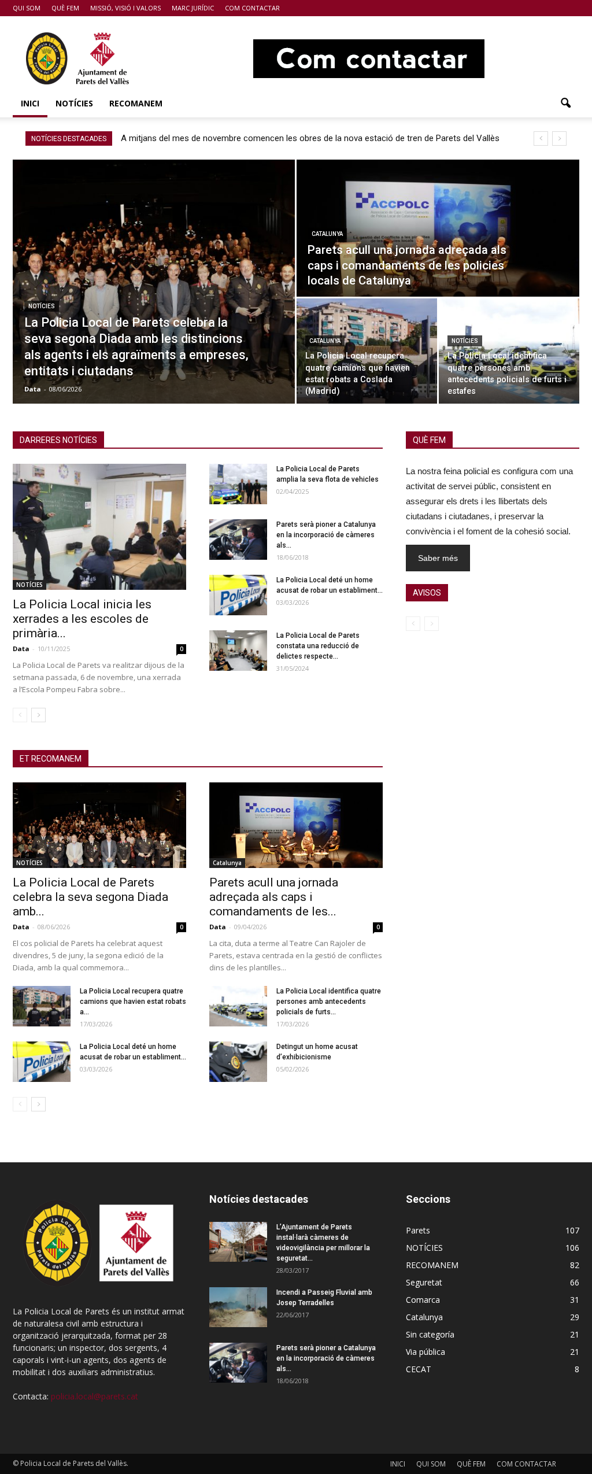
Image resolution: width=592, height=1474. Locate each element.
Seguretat (424, 1282)
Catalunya (327, 234)
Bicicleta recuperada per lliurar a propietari (202, 138)
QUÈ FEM (65, 7)
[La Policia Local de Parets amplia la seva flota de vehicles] (238, 484)
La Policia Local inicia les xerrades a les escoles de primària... (82, 618)
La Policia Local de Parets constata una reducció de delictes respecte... (318, 645)
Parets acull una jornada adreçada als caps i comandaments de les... (273, 896)
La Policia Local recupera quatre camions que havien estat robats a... (133, 1001)
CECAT (418, 1369)
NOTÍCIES (74, 103)
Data (32, 389)
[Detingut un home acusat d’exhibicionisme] (238, 1061)
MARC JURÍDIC (193, 7)
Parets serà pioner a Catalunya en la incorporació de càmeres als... (326, 534)
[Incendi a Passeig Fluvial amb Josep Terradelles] (238, 1307)
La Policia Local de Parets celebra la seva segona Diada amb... (90, 896)
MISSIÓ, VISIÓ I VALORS (125, 7)
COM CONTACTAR (252, 7)
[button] (565, 103)
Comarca (423, 1299)
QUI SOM (26, 7)
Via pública (425, 1351)
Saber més (438, 558)
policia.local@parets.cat (94, 1396)
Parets (418, 1230)
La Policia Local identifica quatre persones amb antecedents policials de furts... (328, 1001)
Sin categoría (430, 1334)
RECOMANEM (135, 103)
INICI (30, 103)
